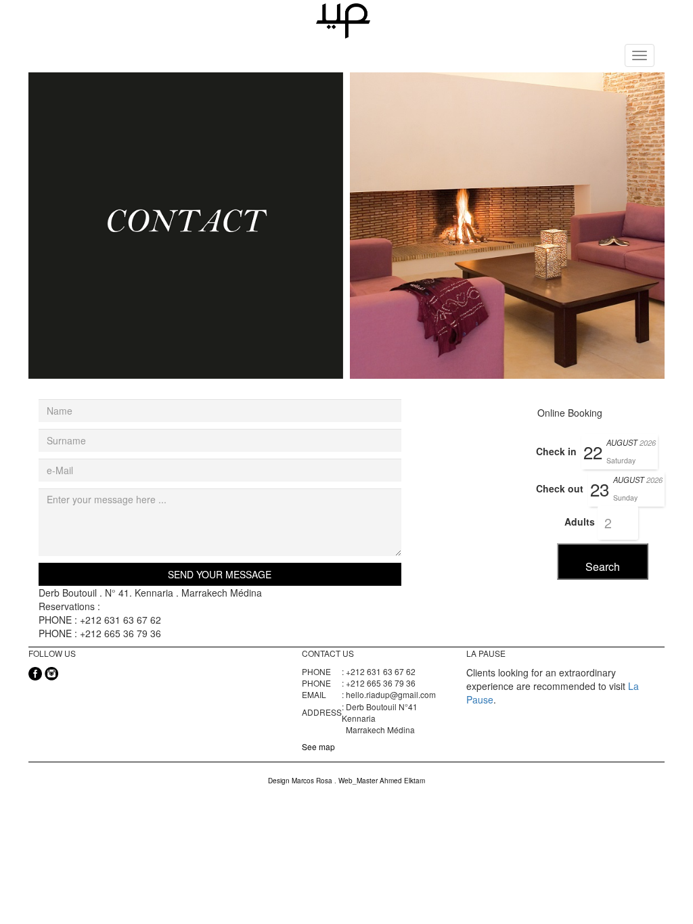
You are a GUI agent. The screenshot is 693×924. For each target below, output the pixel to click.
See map (318, 746)
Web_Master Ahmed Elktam (381, 780)
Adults (579, 521)
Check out (559, 488)
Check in (556, 451)
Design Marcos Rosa (301, 780)
